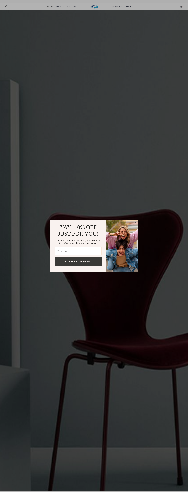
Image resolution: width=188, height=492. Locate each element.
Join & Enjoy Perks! (78, 261)
